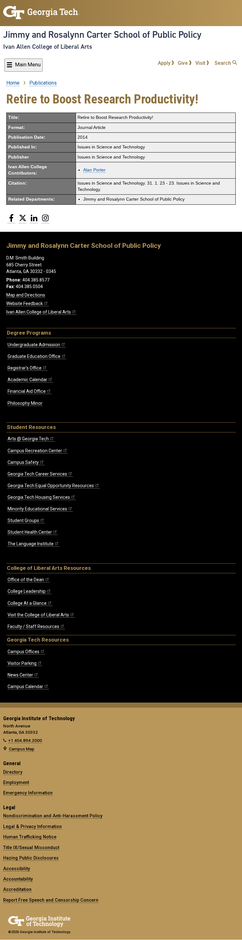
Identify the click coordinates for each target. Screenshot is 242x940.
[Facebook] (11, 220)
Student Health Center (30, 532)
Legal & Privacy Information (32, 826)
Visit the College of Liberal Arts (38, 614)
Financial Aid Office (27, 391)
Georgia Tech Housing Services (39, 497)
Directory (12, 772)
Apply (165, 63)
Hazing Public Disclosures (31, 857)
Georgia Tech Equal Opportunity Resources (51, 485)
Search (223, 63)
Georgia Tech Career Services (37, 473)
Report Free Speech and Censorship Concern (50, 900)
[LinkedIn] (34, 220)
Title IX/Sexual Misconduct (31, 847)
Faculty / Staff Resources (33, 626)
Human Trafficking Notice (29, 836)
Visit (201, 63)
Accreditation (17, 889)
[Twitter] (22, 220)
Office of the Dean (26, 579)
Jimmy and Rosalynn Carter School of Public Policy (102, 34)
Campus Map (21, 748)
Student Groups (23, 520)
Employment (16, 782)
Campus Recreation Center (35, 450)
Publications (43, 83)
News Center (20, 674)
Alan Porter (94, 170)
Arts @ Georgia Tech (28, 438)
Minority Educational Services (37, 508)
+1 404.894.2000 (25, 740)
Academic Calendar (27, 379)
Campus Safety (23, 462)
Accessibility (16, 868)
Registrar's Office (25, 367)
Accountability (18, 879)
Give (183, 63)
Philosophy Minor (25, 403)
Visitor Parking (22, 663)
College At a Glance (27, 603)
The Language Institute (31, 543)
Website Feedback (24, 303)
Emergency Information (28, 792)
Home (13, 83)
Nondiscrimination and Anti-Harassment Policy (52, 815)
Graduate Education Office (34, 356)
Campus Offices (23, 651)
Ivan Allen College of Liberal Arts (47, 46)
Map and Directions (25, 295)
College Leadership (27, 591)
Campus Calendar (25, 686)
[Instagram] (45, 220)
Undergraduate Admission (34, 344)
